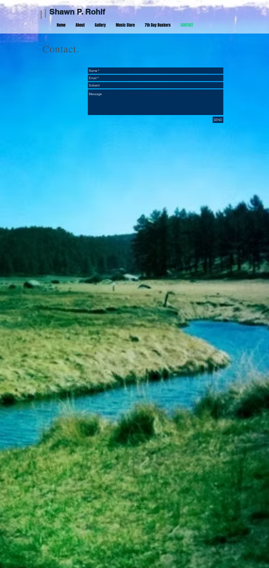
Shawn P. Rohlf (77, 11)
